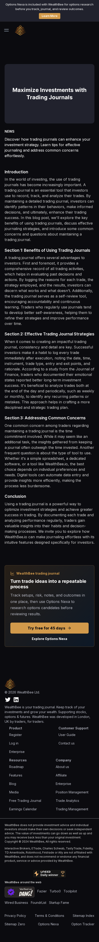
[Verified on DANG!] (20, 892)
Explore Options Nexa (49, 639)
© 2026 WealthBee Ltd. (22, 692)
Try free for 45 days (46, 628)
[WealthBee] (23, 30)
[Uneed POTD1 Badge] (49, 873)
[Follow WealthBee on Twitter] (8, 699)
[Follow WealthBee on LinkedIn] (16, 699)
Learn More (50, 16)
